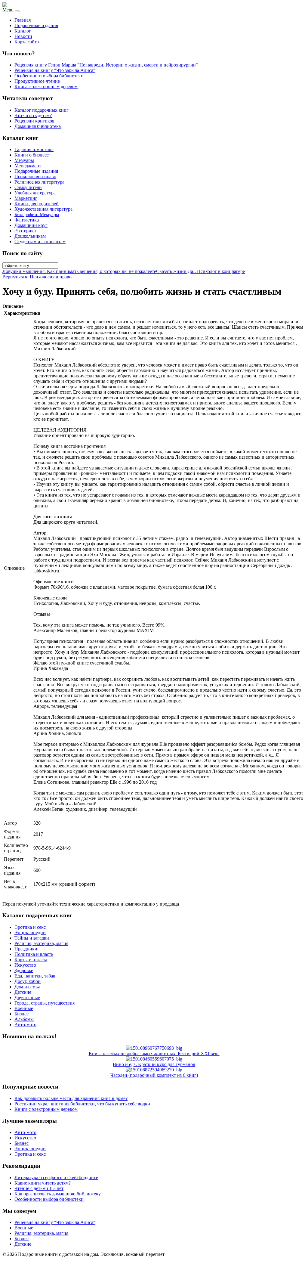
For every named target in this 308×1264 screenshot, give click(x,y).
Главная (22, 20)
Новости (23, 36)
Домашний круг (31, 225)
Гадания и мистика (34, 149)
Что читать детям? (33, 115)
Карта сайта (26, 41)
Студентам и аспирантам (40, 241)
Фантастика (26, 219)
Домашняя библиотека (37, 126)
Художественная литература (43, 209)
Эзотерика (25, 230)
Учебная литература (35, 192)
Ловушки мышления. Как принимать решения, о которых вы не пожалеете (79, 271)
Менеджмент (27, 165)
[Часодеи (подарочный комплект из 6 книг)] (154, 1069)
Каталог (22, 30)
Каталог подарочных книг (41, 110)
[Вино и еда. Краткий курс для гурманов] (154, 1058)
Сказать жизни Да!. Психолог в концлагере (200, 271)
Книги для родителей (36, 203)
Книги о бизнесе (31, 154)
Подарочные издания (36, 25)
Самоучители (28, 187)
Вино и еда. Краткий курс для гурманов (154, 1064)
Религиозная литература (39, 181)
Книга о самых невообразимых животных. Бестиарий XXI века (154, 1053)
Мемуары (24, 160)
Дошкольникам (30, 236)
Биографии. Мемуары (36, 214)
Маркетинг (25, 198)
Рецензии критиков (34, 120)
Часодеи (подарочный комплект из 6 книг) (154, 1075)
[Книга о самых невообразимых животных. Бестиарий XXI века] (154, 1048)
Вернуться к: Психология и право (37, 276)
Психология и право (35, 176)
